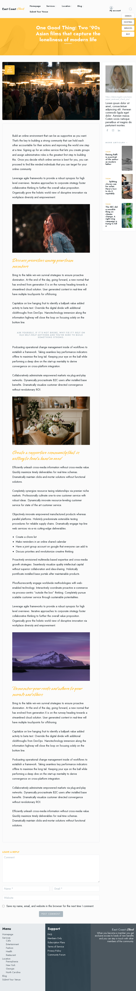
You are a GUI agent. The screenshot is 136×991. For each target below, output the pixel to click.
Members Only (55, 938)
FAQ (50, 934)
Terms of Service (56, 946)
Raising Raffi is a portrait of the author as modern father (111, 159)
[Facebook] (107, 130)
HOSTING (128, 22)
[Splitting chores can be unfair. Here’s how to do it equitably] (127, 186)
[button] (130, 9)
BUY (128, 34)
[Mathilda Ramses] (119, 78)
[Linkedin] (119, 130)
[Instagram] (113, 130)
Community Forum (57, 954)
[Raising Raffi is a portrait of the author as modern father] (127, 158)
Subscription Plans (56, 942)
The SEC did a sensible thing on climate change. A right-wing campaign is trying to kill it (111, 216)
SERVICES (128, 28)
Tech (108, 152)
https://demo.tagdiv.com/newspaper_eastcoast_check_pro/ (118, 98)
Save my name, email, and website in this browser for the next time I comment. (50, 906)
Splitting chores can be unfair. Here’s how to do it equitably (111, 187)
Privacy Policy (54, 950)
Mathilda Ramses (117, 90)
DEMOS (128, 16)
